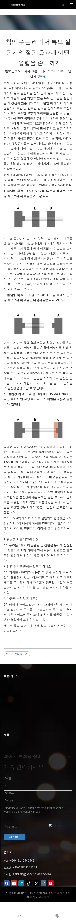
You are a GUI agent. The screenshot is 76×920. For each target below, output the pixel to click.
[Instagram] (43, 883)
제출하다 (14, 836)
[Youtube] (14, 883)
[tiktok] (29, 883)
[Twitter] (36, 883)
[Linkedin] (21, 883)
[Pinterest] (51, 883)
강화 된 (41, 76)
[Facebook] (7, 883)
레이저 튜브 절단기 (17, 653)
